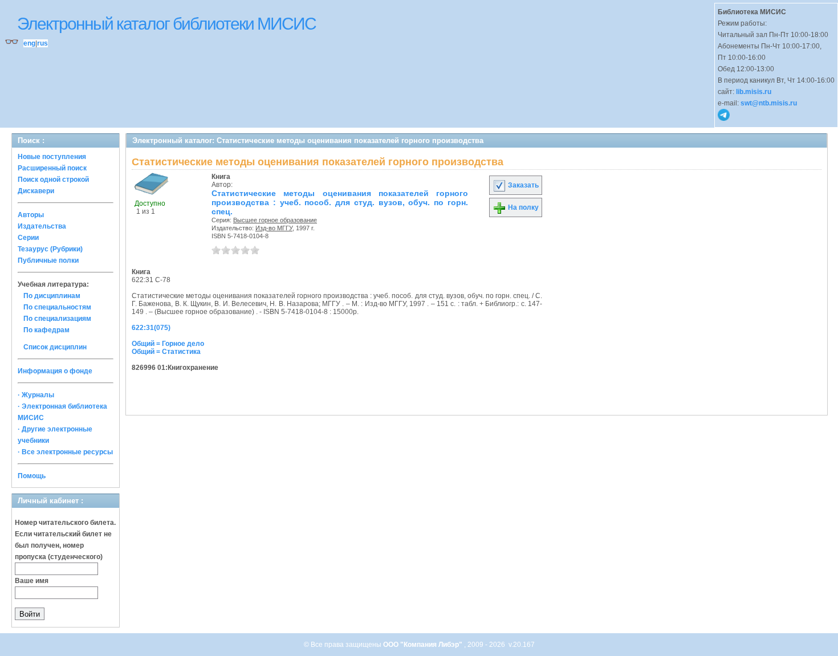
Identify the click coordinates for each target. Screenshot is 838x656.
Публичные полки (48, 260)
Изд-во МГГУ (273, 228)
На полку (522, 207)
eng (29, 43)
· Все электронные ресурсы (65, 452)
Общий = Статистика (166, 352)
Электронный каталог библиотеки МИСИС (166, 23)
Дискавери (36, 191)
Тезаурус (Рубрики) (50, 249)
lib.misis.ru (753, 92)
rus (42, 43)
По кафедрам (46, 330)
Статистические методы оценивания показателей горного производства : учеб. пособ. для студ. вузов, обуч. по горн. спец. (339, 202)
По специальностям (57, 307)
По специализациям (57, 319)
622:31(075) (151, 328)
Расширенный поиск (52, 168)
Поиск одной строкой (53, 180)
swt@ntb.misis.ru (769, 103)
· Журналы (36, 395)
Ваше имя (31, 581)
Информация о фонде (55, 371)
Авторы (31, 215)
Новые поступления (52, 157)
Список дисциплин (55, 347)
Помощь (32, 476)
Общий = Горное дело (168, 344)
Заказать (522, 185)
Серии (28, 238)
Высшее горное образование (275, 220)
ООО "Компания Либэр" (423, 645)
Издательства (42, 226)
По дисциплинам (51, 296)
